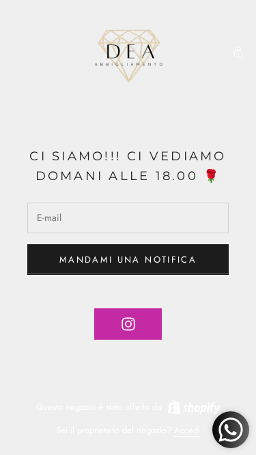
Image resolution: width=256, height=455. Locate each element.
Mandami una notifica (128, 259)
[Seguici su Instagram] (128, 324)
